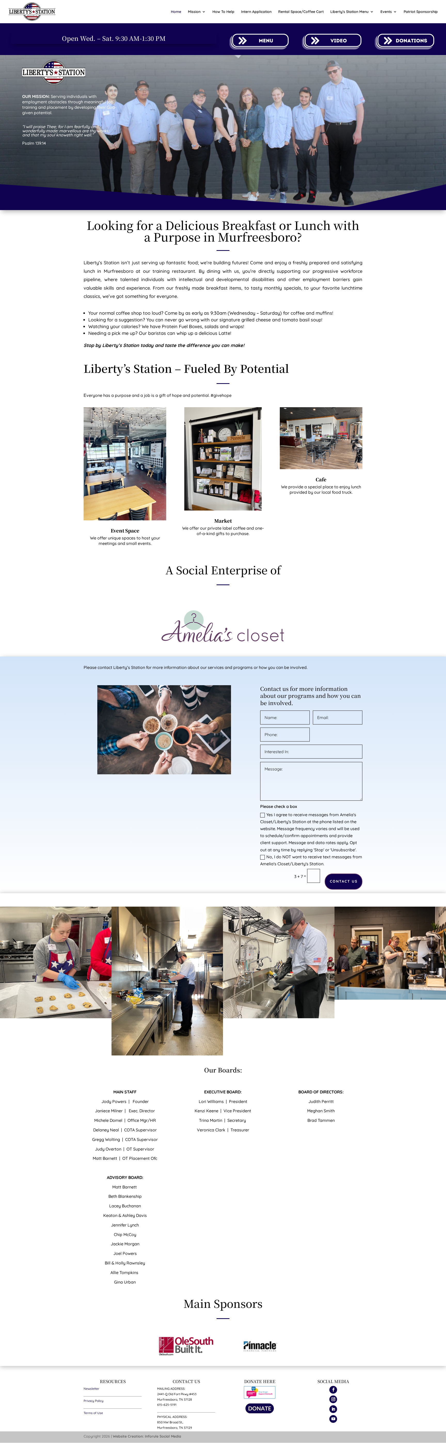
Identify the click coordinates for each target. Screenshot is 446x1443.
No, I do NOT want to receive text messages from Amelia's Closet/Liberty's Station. (311, 860)
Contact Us (343, 881)
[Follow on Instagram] (333, 1399)
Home (176, 12)
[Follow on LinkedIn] (333, 1409)
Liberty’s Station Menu (349, 12)
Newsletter (91, 1389)
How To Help (223, 12)
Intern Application (256, 12)
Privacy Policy (93, 1401)
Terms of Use (93, 1413)
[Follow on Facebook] (333, 1390)
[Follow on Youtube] (333, 1419)
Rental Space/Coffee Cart (301, 12)
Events (386, 12)
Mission (194, 12)
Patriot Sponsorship (421, 12)
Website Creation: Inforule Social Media (147, 1436)
